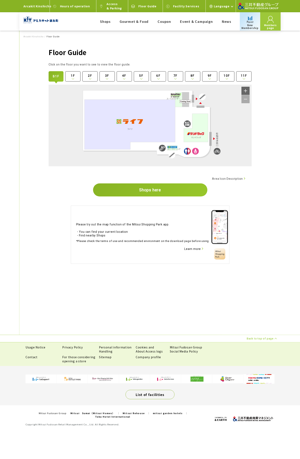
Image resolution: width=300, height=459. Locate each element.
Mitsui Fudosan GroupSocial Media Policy (186, 349)
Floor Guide (147, 6)
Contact (32, 357)
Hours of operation (75, 6)
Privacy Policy (72, 347)
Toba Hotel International (112, 416)
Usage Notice (35, 347)
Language (222, 6)
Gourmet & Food (134, 21)
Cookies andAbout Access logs (149, 349)
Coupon (164, 21)
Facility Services (186, 6)
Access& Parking (114, 6)
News (226, 21)
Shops (105, 21)
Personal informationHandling (115, 349)
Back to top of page (284, 443)
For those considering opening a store (79, 359)
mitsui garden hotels (167, 413)
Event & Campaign (196, 21)
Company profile (148, 357)
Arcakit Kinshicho (33, 37)
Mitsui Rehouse (134, 413)
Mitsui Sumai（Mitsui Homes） (92, 413)
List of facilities (150, 394)
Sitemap (105, 357)
